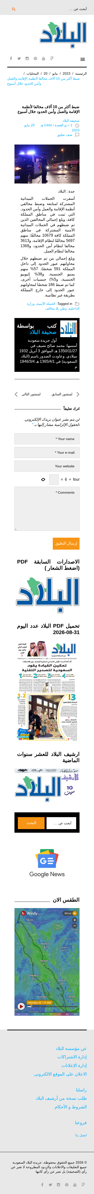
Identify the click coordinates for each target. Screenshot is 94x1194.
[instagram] (27, 58)
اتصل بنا (81, 1135)
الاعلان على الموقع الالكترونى (60, 1074)
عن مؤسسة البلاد (71, 1048)
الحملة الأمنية (46, 304)
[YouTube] (43, 58)
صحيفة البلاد (71, 121)
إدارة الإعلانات (74, 1065)
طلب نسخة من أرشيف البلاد (61, 1098)
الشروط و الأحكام (71, 1107)
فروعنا (81, 1122)
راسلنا (81, 1090)
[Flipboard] (51, 58)
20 (45, 73)
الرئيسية (81, 73)
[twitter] (19, 58)
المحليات (33, 73)
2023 (66, 73)
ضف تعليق (64, 135)
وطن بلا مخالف (56, 308)
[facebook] (10, 58)
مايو (55, 73)
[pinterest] (35, 58)
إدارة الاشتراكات (72, 1057)
